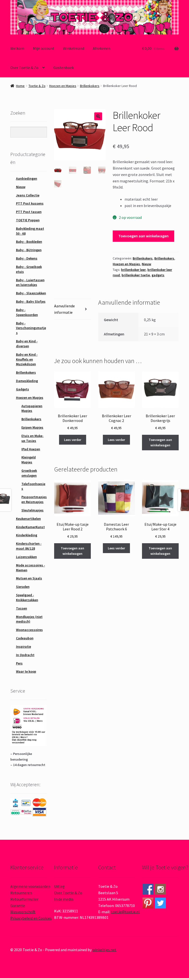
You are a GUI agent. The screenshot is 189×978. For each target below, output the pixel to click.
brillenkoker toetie (136, 275)
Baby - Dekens (26, 258)
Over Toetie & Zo (24, 67)
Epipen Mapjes (32, 427)
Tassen (21, 608)
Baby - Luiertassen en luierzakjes (30, 282)
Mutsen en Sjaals (29, 578)
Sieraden (23, 586)
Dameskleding (27, 381)
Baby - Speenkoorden (27, 312)
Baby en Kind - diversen (27, 343)
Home (20, 86)
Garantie (17, 905)
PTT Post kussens (30, 203)
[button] (98, 116)
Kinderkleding (26, 535)
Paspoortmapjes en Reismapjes (34, 499)
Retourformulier (24, 899)
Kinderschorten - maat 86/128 (29, 546)
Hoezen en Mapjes (62, 86)
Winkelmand (73, 48)
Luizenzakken (26, 557)
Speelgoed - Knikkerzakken (27, 597)
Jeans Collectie (27, 195)
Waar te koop (26, 671)
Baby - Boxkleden (29, 241)
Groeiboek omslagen (29, 473)
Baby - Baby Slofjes (31, 301)
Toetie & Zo (37, 86)
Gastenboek (63, 67)
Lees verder (72, 439)
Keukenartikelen (28, 518)
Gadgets (22, 389)
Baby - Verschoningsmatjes (31, 328)
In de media (63, 899)
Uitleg (59, 886)
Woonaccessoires (29, 630)
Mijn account (43, 48)
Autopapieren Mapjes (31, 408)
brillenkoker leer (133, 269)
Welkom (17, 48)
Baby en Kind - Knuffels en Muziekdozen (27, 359)
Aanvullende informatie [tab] (64, 309)
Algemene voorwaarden (30, 886)
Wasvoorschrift (22, 911)
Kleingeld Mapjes (28, 459)
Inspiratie (23, 646)
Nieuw (146, 264)
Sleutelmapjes (32, 510)
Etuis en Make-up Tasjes (32, 438)
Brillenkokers (89, 86)
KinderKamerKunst (30, 527)
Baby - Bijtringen (29, 250)
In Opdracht (25, 655)
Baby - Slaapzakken (31, 293)
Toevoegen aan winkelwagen (143, 235)
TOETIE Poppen (28, 220)
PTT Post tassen (29, 212)
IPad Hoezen (30, 449)
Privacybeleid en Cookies (31, 918)
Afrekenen (101, 48)
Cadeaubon (24, 638)
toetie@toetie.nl (125, 911)
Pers (19, 663)
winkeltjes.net (104, 949)
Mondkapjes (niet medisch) (29, 619)
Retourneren (21, 892)
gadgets (158, 275)
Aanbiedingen (26, 178)
